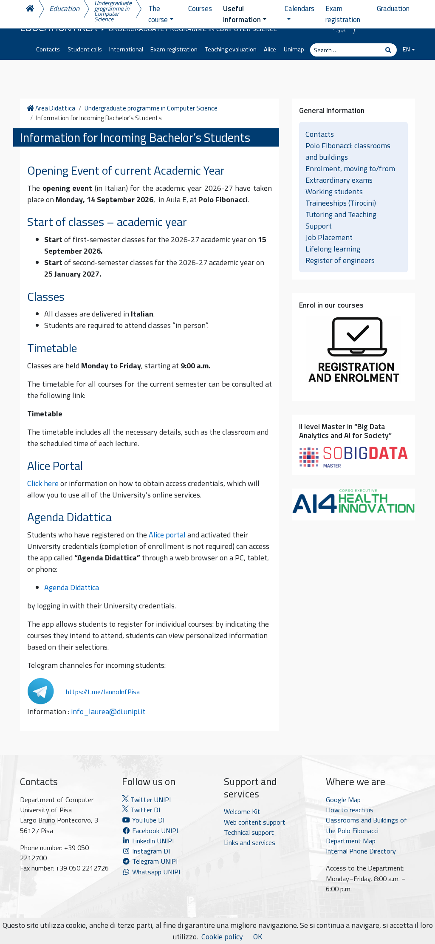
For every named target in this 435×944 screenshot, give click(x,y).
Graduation (393, 8)
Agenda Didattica (71, 587)
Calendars (299, 8)
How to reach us (349, 810)
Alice (270, 49)
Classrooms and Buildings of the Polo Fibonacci (366, 825)
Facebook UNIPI (154, 830)
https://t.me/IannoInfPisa (103, 692)
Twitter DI (144, 810)
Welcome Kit (242, 811)
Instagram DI (150, 851)
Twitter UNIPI (150, 799)
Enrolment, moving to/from (350, 168)
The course (158, 14)
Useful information (242, 14)
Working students (334, 191)
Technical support (249, 832)
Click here (43, 483)
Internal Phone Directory (361, 851)
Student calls (85, 49)
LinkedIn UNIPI (152, 841)
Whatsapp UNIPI (155, 872)
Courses (200, 8)
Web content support (254, 822)
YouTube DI (148, 820)
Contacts (48, 49)
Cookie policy (222, 936)
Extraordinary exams (339, 180)
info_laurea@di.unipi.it (108, 711)
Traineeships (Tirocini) (340, 203)
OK (257, 936)
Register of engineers (340, 260)
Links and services (249, 842)
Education (64, 8)
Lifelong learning (332, 248)
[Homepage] (29, 9)
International (126, 49)
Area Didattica (54, 108)
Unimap (294, 49)
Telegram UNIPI (154, 861)
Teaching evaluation (231, 49)
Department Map (351, 841)
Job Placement (329, 237)
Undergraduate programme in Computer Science (113, 11)
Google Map (343, 799)
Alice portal (167, 534)
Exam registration (174, 49)
